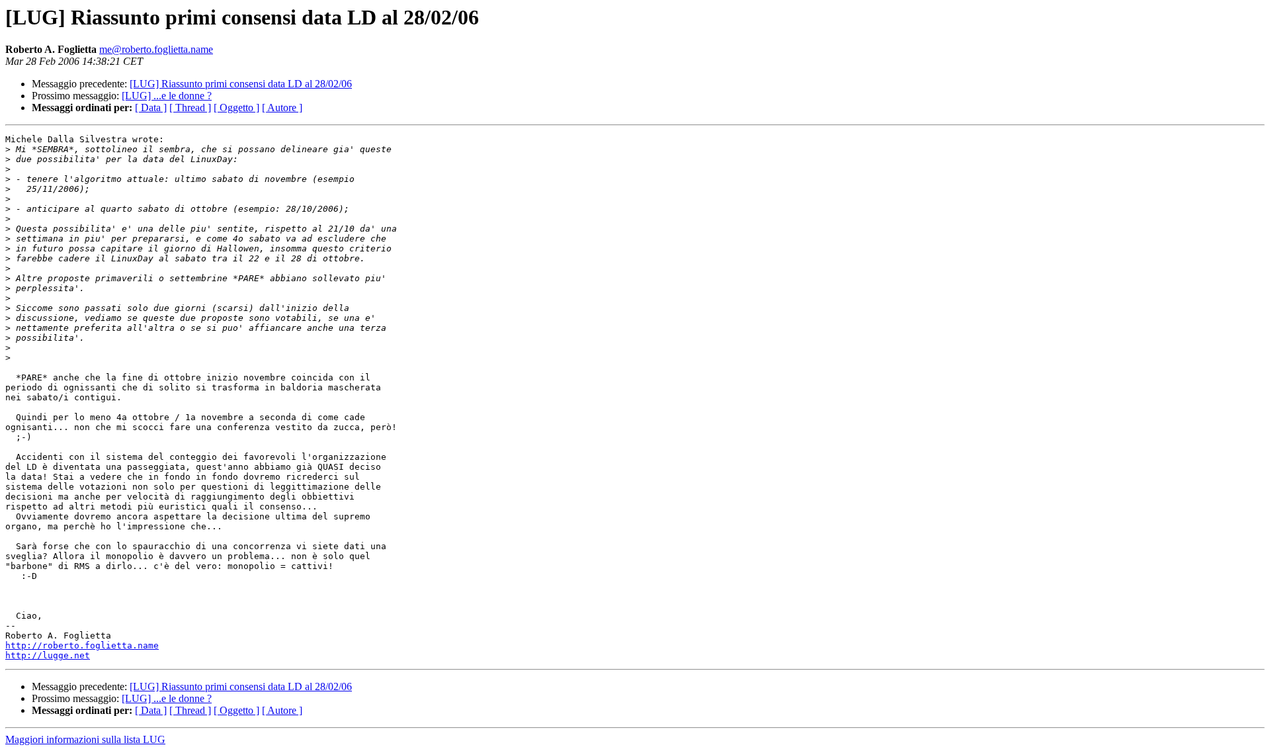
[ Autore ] (282, 107)
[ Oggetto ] (236, 107)
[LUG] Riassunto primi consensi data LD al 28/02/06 (241, 83)
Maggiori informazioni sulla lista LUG (85, 739)
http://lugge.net (47, 655)
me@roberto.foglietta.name (156, 49)
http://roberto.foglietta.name (82, 645)
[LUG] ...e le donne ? (167, 95)
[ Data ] (151, 107)
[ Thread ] (190, 107)
